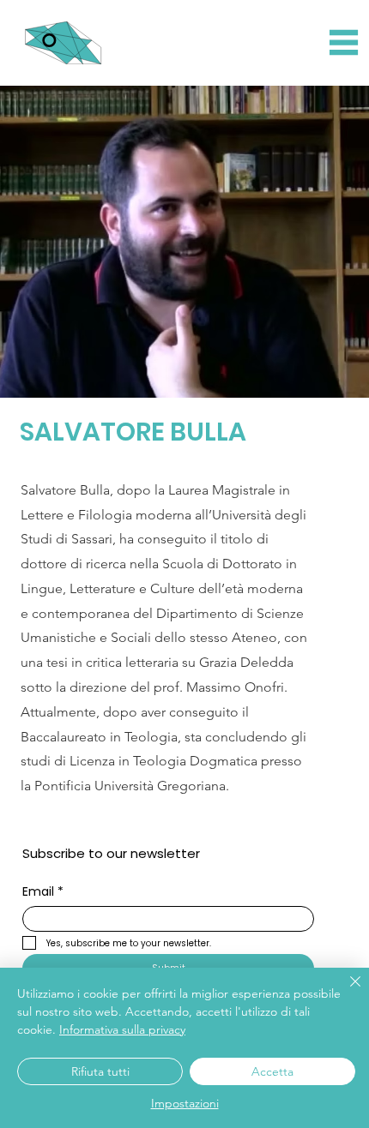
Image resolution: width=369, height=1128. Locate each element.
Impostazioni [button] (185, 1103)
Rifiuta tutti (100, 1071)
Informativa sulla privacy (122, 1029)
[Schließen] (345, 991)
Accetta (272, 1071)
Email (43, 892)
